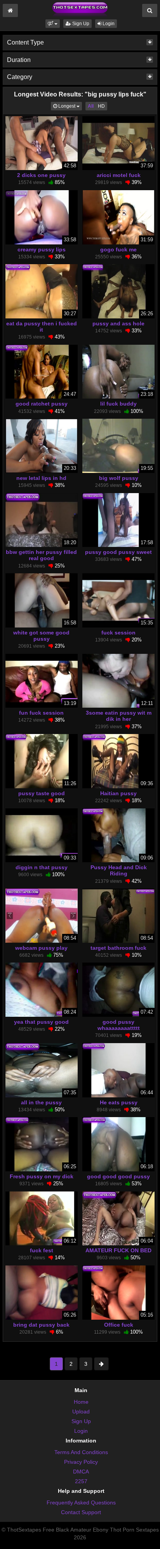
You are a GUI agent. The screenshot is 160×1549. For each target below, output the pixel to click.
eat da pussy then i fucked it (41, 326)
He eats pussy (118, 1102)
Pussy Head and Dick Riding (118, 870)
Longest (69, 106)
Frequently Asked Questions (81, 1502)
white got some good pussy (41, 635)
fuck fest (41, 1250)
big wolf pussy (118, 478)
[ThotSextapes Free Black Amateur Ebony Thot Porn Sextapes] (80, 9)
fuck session (118, 632)
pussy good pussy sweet (118, 552)
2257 (81, 1481)
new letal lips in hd (41, 478)
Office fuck (118, 1325)
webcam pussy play (41, 948)
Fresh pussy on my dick (41, 1176)
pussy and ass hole (118, 323)
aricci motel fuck (119, 175)
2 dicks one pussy (41, 175)
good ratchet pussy (42, 404)
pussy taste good (41, 793)
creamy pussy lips (41, 249)
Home (81, 1402)
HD (101, 106)
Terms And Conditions (81, 1452)
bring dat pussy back (41, 1325)
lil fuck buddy (118, 404)
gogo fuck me (118, 249)
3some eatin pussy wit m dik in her (118, 716)
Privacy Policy (81, 1462)
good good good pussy (118, 1176)
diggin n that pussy (42, 867)
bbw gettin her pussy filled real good (41, 555)
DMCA (81, 1471)
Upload (81, 1411)
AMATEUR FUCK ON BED (118, 1250)
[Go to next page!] (101, 1363)
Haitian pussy (118, 793)
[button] (52, 23)
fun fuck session (41, 713)
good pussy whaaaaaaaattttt (118, 1025)
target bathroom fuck (118, 948)
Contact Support (81, 1512)
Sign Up (80, 23)
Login (108, 23)
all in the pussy (41, 1102)
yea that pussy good (41, 1022)
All (91, 106)
